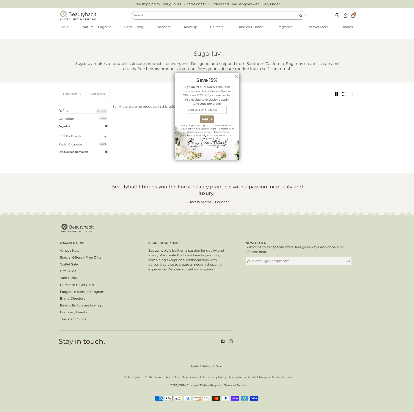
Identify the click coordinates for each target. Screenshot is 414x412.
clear (103, 118)
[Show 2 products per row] (336, 94)
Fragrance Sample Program (82, 292)
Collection (66, 119)
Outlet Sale (69, 264)
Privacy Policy (217, 377)
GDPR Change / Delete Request (270, 377)
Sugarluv (64, 126)
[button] (97, 27)
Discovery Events (73, 312)
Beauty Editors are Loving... (81, 305)
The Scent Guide (73, 319)
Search (159, 377)
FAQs (184, 377)
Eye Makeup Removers (73, 151)
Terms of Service (235, 385)
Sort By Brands (70, 136)
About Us (172, 377)
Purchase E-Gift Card (77, 285)
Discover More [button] (72, 243)
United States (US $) (205, 366)
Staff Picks (68, 278)
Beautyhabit (135, 377)
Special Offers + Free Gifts (80, 257)
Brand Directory (72, 298)
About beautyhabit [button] (164, 243)
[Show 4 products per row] (351, 94)
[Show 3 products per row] (344, 94)
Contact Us (197, 377)
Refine (63, 110)
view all (101, 111)
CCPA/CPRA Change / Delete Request (196, 385)
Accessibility (237, 377)
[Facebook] (223, 341)
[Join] (344, 260)
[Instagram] (231, 341)
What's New (69, 251)
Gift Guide (68, 271)
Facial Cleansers (71, 144)
